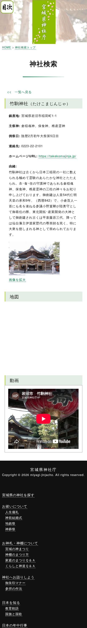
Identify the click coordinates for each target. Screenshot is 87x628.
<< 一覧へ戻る (19, 92)
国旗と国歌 (13, 614)
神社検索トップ (25, 47)
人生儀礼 (12, 512)
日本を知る (11, 602)
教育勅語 (12, 608)
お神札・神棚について (20, 543)
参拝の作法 (13, 588)
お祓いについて (14, 506)
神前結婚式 (13, 517)
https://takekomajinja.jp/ (57, 156)
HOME (6, 47)
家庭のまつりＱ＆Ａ (20, 560)
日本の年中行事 (14, 625)
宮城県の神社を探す (18, 494)
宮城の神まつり (17, 548)
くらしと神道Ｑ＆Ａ (20, 565)
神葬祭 (10, 529)
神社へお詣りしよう (18, 577)
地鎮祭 (10, 523)
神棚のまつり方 (17, 554)
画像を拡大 (17, 279)
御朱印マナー (15, 582)
